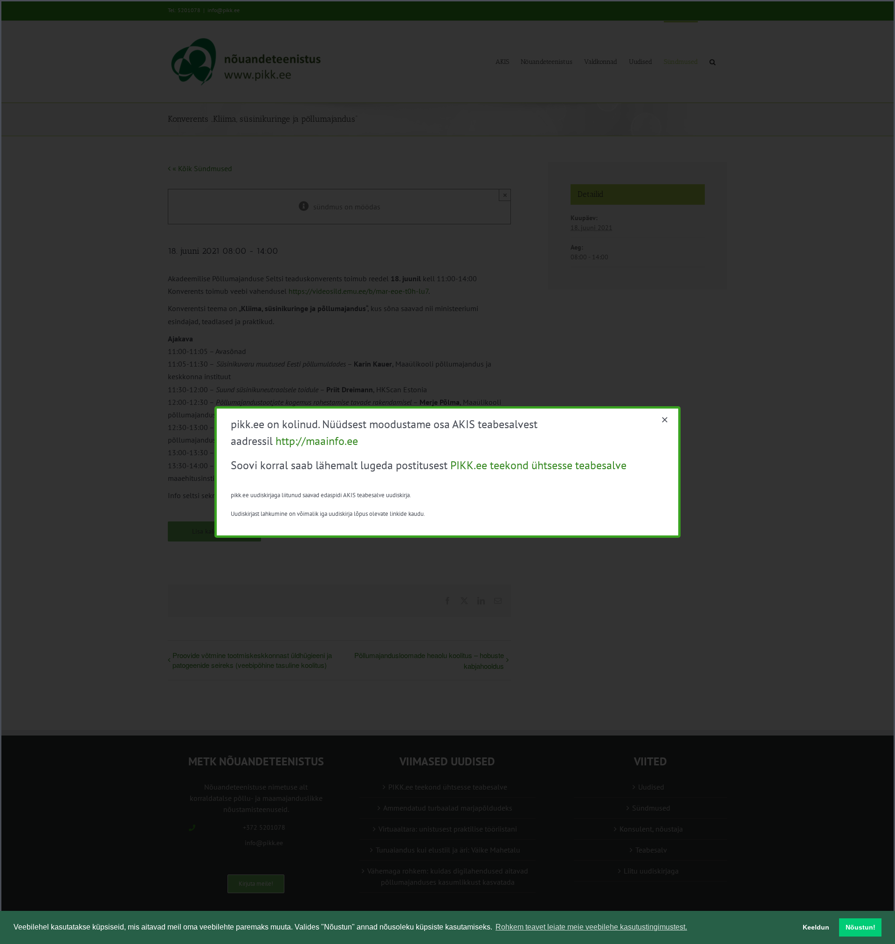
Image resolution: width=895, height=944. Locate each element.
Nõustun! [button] (860, 927)
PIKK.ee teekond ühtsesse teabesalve (538, 465)
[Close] (664, 420)
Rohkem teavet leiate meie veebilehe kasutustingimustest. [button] (591, 927)
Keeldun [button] (816, 927)
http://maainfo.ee (316, 441)
